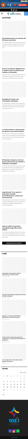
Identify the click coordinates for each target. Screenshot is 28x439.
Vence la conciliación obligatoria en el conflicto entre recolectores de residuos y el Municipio (13, 71)
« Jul (3, 394)
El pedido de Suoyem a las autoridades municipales (10, 100)
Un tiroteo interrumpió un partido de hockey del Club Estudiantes (14, 295)
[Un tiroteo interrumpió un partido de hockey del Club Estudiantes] (14, 286)
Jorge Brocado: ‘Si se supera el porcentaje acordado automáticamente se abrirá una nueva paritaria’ (12, 195)
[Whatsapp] (17, 431)
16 (24, 384)
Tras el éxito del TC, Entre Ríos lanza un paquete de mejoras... (12, 360)
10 (3, 384)
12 (10, 384)
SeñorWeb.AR (14, 437)
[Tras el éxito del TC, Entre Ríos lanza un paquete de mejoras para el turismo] (14, 351)
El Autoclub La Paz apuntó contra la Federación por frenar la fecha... (11, 274)
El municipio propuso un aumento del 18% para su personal (14, 39)
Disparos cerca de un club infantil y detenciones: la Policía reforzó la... (11, 316)
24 (3, 389)
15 (20, 384)
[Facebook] (10, 431)
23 (24, 387)
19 (10, 387)
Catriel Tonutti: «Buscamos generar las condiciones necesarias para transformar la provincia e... (13, 338)
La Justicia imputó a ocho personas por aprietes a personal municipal (13, 130)
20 (14, 387)
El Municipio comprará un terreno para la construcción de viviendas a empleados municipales (13, 162)
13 (14, 384)
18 (7, 387)
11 (7, 384)
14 (17, 384)
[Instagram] (14, 431)
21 (17, 387)
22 (20, 387)
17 (3, 387)
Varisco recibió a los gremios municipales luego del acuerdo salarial (12, 228)
